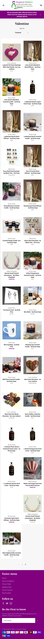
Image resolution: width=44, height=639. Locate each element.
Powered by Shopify (21, 629)
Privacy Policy (6, 584)
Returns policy (6, 593)
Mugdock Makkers (11, 629)
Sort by (22, 28)
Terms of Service (7, 590)
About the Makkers (8, 581)
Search (4, 578)
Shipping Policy (7, 587)
